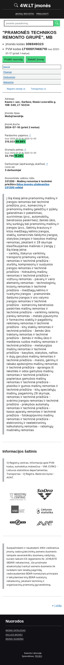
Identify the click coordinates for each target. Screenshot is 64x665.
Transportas (38, 88)
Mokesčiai (32, 82)
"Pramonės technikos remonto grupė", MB (29, 35)
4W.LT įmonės (40, 5)
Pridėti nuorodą (13, 59)
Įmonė (32, 67)
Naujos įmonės (14, 634)
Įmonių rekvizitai (25, 14)
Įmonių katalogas (15, 630)
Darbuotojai (32, 77)
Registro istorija (16, 88)
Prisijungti (42, 14)
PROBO (38, 656)
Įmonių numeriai (14, 639)
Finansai (32, 72)
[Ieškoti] (57, 23)
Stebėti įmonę (35, 59)
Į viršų (58, 605)
